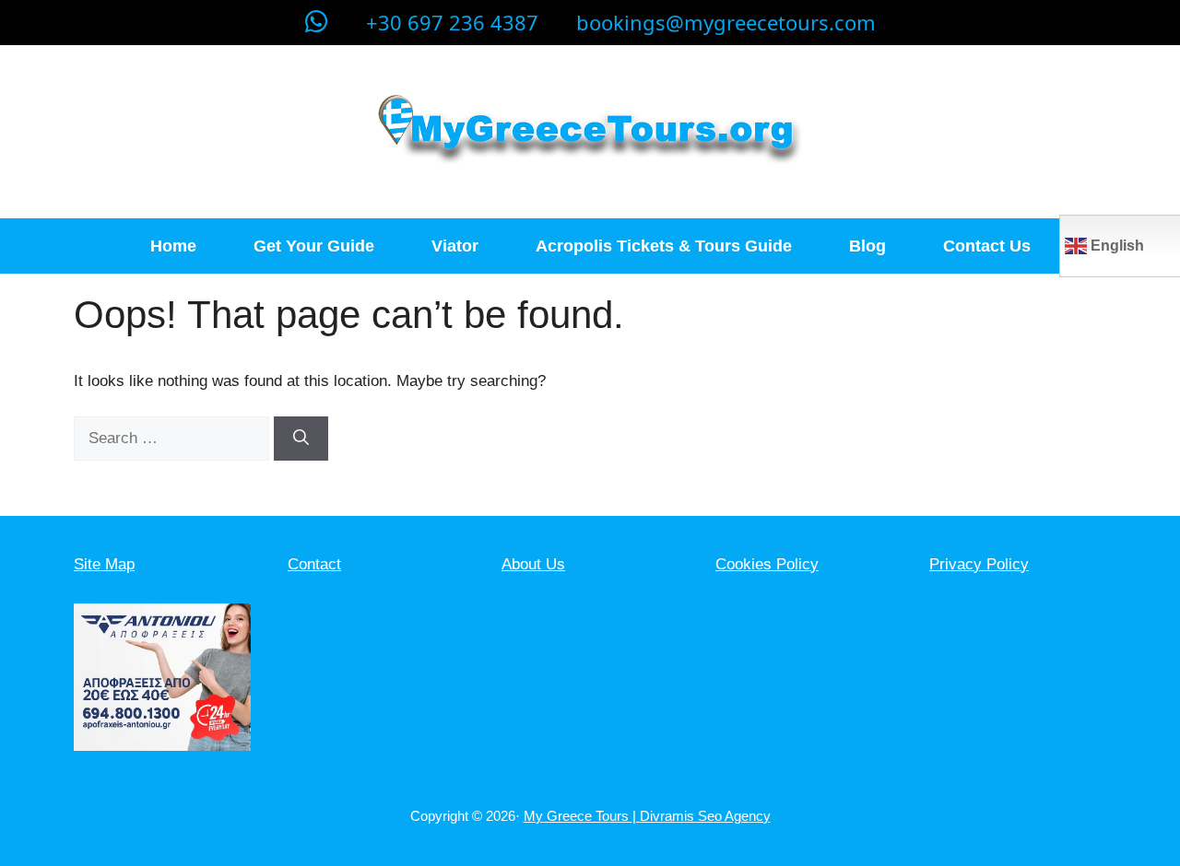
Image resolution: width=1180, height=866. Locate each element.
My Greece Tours (578, 816)
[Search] (301, 438)
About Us (533, 564)
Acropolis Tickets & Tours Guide (664, 246)
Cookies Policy (767, 564)
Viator (454, 246)
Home (173, 246)
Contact (314, 564)
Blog (867, 246)
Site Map (104, 564)
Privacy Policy (979, 564)
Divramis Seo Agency (705, 816)
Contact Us (987, 246)
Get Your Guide (314, 246)
